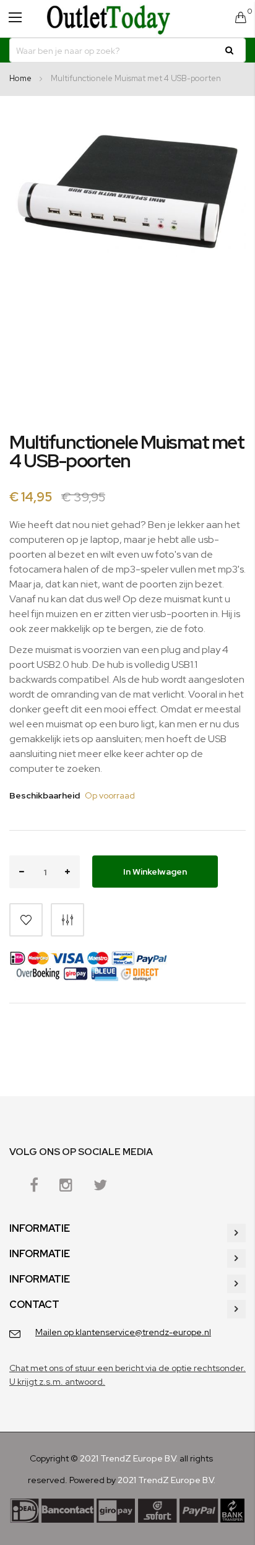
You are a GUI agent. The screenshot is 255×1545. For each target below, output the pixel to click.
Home (20, 78)
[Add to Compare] (67, 920)
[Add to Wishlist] (26, 920)
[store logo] (108, 18)
